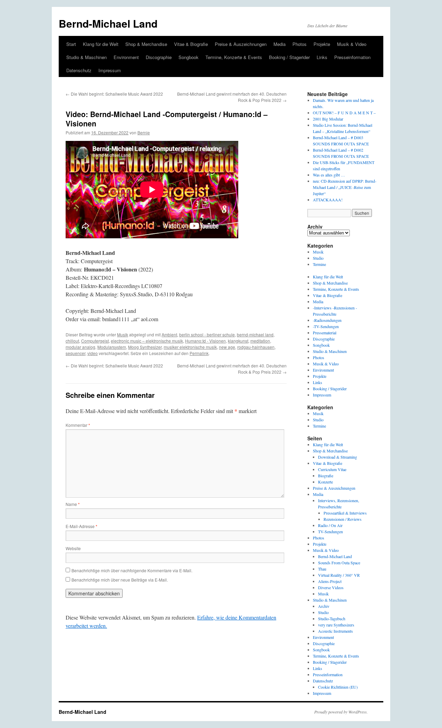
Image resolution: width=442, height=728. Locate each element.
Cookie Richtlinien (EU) (338, 687)
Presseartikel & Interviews (345, 513)
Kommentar (78, 425)
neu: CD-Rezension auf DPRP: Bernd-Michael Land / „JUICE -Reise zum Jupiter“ (344, 187)
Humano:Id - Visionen (205, 341)
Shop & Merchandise (146, 44)
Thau (322, 569)
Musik (122, 334)
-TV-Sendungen (326, 326)
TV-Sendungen (330, 531)
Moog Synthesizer (145, 347)
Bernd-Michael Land (108, 23)
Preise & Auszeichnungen (241, 44)
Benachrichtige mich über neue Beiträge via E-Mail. (119, 580)
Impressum (109, 70)
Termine (319, 264)
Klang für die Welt (100, 44)
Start (71, 44)
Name (73, 504)
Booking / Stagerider (289, 57)
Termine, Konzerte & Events (233, 57)
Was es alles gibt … (329, 175)
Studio (318, 258)
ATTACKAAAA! (328, 199)
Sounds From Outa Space (339, 562)
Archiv (323, 606)
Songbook (189, 57)
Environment (126, 57)
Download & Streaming (337, 457)
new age (227, 347)
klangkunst (238, 341)
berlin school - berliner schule (207, 334)
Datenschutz (79, 70)
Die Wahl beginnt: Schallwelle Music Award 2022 (114, 94)
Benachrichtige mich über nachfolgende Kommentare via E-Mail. (131, 570)
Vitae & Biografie (191, 44)
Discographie (159, 57)
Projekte (322, 44)
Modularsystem (111, 347)
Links (322, 57)
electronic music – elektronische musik (147, 341)
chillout (72, 341)
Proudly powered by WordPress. (341, 712)
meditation (260, 341)
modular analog (80, 347)
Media (279, 44)
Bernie (143, 132)
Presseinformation (352, 57)
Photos (299, 44)
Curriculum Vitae (332, 469)
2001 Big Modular (328, 119)
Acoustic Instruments (335, 631)
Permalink (199, 353)
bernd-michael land (255, 334)
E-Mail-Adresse (81, 526)
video (92, 353)
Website (73, 548)
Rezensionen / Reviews (343, 519)
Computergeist (95, 341)
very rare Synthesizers (336, 625)
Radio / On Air (330, 525)
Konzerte (325, 482)
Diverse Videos (331, 587)
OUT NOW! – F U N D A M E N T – (344, 112)
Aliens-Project (330, 581)
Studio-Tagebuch (331, 618)
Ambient (169, 334)
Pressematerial (324, 332)
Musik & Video (351, 44)
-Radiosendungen (327, 320)
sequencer (75, 353)
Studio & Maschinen (86, 57)
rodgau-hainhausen (256, 347)
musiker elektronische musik (190, 347)
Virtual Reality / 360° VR (339, 575)
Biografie (325, 475)
